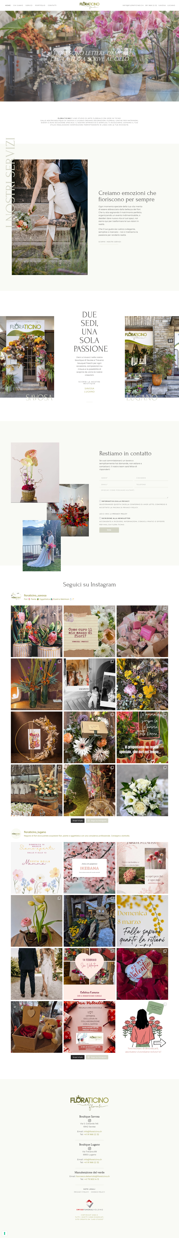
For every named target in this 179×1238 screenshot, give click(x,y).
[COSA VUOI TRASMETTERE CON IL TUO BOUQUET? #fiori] (89, 684)
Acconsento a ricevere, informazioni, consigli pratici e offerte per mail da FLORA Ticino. (132, 521)
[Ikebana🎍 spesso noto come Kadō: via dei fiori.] (89, 868)
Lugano (89, 391)
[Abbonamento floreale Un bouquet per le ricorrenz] (89, 737)
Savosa (89, 388)
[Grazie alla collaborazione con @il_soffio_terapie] (89, 1027)
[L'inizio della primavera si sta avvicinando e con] (89, 921)
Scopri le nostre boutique (89, 382)
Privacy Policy (81, 1192)
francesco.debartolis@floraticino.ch (93, 1176)
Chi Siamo (18, 5)
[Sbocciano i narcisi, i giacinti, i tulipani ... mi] (89, 790)
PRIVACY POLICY (119, 514)
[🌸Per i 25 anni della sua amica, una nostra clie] (142, 631)
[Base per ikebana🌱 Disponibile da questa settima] (36, 921)
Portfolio (40, 5)
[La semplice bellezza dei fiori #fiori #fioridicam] (142, 684)
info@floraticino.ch (93, 1131)
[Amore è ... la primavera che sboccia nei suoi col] (89, 974)
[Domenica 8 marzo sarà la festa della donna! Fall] (142, 921)
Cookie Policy (98, 1192)
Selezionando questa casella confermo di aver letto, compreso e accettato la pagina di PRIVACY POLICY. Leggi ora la (133, 507)
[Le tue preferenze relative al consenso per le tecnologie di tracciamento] (4, 1233)
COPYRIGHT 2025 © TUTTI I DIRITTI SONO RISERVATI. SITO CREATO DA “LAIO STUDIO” (89, 1217)
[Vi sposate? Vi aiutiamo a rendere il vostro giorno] (36, 974)
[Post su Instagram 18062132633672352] (142, 790)
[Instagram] (89, 1120)
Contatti (52, 5)
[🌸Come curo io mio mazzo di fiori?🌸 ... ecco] (89, 631)
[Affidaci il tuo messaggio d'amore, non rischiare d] (142, 1027)
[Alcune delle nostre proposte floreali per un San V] (142, 974)
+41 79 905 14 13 (91, 1179)
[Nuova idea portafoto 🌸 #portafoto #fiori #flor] (36, 737)
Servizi (29, 5)
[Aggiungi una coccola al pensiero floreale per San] (36, 1027)
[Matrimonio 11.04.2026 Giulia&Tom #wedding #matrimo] (36, 790)
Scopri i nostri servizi (110, 242)
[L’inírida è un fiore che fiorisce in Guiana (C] (142, 868)
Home (8, 5)
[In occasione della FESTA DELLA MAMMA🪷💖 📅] (36, 868)
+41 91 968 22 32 (91, 1134)
